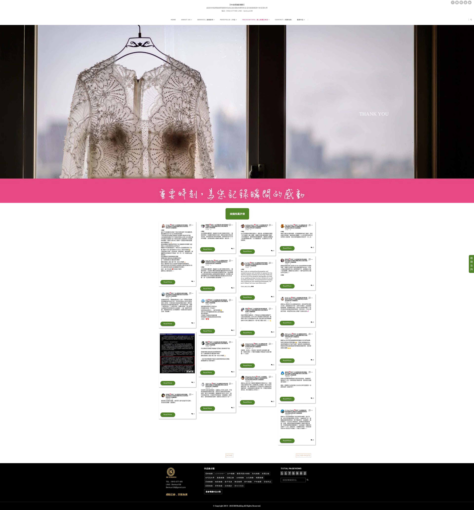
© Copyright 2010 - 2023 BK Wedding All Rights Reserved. (237, 506)
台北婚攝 (250, 478)
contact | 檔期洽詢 (283, 19)
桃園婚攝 (259, 478)
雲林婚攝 (209, 473)
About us (185, 19)
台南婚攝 (240, 478)
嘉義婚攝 (220, 478)
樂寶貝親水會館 (243, 473)
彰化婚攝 (256, 473)
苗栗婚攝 (209, 486)
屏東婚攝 (218, 486)
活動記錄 (230, 478)
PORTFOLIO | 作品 (228, 19)
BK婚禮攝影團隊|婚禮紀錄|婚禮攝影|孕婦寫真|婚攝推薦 (237, 2)
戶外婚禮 (257, 482)
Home (173, 19)
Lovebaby (220, 473)
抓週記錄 (265, 473)
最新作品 (300, 19)
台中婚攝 (231, 473)
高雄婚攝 (209, 482)
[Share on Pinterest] (192, 271)
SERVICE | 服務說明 (205, 19)
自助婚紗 (228, 486)
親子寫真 (228, 482)
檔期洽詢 (471, 264)
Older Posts (303, 455)
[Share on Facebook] (188, 271)
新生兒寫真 (239, 486)
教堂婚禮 (238, 482)
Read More (167, 282)
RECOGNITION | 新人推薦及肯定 (255, 19)
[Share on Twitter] (190, 271)
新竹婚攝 (248, 482)
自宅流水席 (210, 478)
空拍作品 (267, 482)
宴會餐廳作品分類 (213, 492)
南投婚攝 (218, 482)
